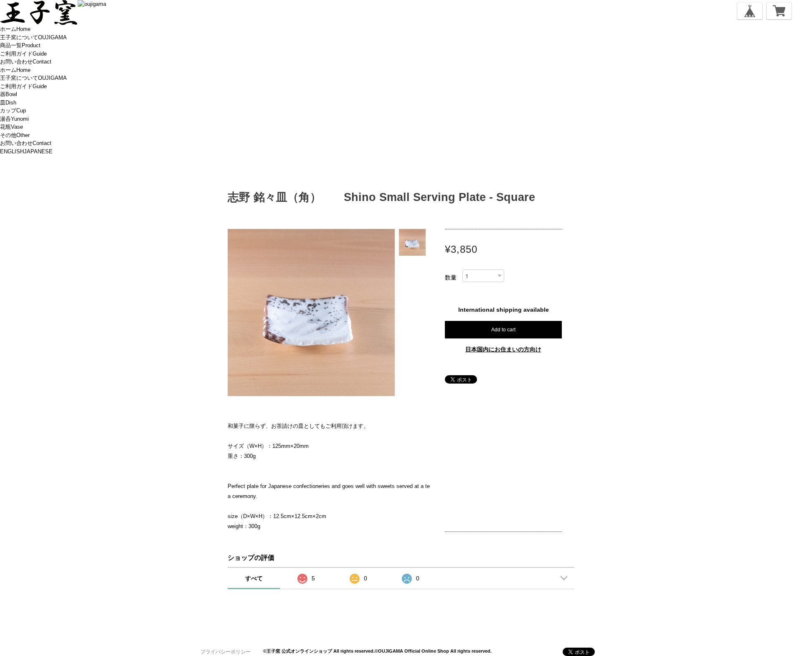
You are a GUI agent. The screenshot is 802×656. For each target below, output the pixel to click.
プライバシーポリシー (225, 652)
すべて (254, 578)
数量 (451, 277)
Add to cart (503, 330)
